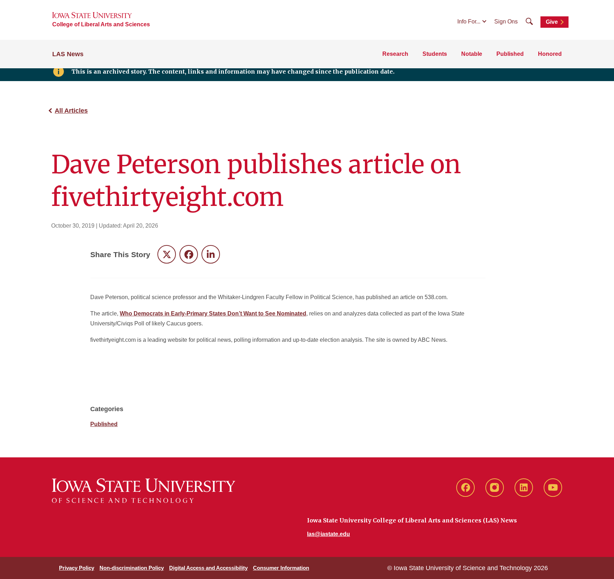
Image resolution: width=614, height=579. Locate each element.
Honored (550, 54)
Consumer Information (281, 568)
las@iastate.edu (328, 534)
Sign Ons (506, 21)
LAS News (68, 54)
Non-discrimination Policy (131, 568)
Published (510, 54)
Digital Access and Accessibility (208, 568)
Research (395, 54)
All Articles (71, 110)
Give (552, 22)
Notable (471, 54)
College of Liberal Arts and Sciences (101, 24)
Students (434, 54)
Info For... (468, 21)
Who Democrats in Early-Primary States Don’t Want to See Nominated (213, 313)
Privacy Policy (76, 568)
